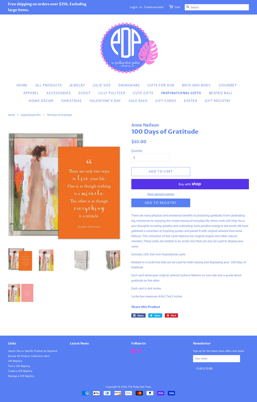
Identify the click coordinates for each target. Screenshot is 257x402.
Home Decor (41, 101)
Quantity (136, 151)
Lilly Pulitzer (111, 93)
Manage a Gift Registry (21, 376)
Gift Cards (165, 101)
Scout (84, 93)
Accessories (58, 93)
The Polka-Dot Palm (139, 386)
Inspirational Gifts (181, 93)
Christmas (71, 101)
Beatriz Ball (221, 93)
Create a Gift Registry (20, 371)
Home (22, 85)
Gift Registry (218, 101)
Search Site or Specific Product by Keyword (32, 351)
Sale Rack (138, 101)
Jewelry (77, 85)
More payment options (160, 194)
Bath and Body (196, 85)
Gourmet (228, 85)
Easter (190, 101)
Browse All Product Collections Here (28, 356)
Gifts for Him (161, 85)
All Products (48, 85)
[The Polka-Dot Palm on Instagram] (140, 352)
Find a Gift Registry (19, 366)
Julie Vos (102, 85)
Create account (154, 7)
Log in (134, 7)
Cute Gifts (143, 93)
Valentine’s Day (105, 101)
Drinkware (129, 85)
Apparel (31, 93)
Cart (177, 7)
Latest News (79, 343)
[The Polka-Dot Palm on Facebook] (133, 352)
